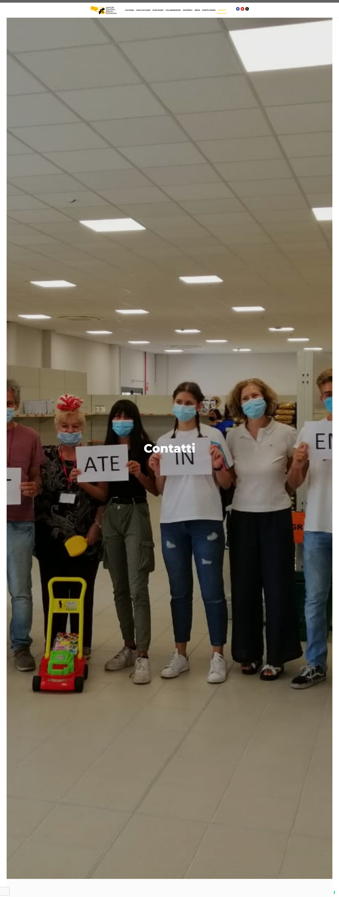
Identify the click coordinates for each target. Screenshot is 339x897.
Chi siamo (129, 10)
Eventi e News (208, 10)
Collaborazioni (173, 10)
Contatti (222, 10)
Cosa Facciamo (143, 10)
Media (197, 10)
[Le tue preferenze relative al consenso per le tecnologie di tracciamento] (334, 892)
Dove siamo (158, 10)
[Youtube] (242, 9)
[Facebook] (238, 9)
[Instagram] (247, 9)
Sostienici (187, 10)
